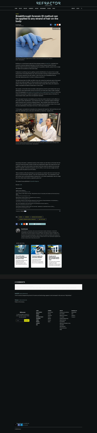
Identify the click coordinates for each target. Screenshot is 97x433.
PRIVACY (37, 321)
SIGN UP (73, 8)
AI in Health (62, 316)
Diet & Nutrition (63, 326)
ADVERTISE (38, 318)
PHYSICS (49, 8)
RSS (37, 324)
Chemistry (50, 315)
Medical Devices (63, 320)
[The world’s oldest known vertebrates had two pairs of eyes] (22, 249)
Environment (51, 246)
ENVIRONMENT (43, 8)
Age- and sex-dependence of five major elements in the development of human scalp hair (32, 203)
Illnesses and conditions (64, 312)
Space (49, 321)
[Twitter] (53, 25)
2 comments (38, 224)
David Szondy (24, 229)
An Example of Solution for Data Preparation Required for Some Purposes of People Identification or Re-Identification (36, 200)
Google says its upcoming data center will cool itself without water (54, 257)
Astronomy (34, 246)
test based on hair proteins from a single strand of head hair (40, 92)
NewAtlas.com (74, 310)
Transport (73, 316)
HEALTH (20, 8)
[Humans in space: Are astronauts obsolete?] (38, 249)
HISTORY (36, 8)
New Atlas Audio (42, 219)
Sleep (61, 329)
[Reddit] (57, 25)
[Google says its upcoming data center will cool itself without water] (54, 249)
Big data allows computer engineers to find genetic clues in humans (28, 197)
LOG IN (77, 8)
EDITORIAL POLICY (39, 316)
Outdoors (73, 315)
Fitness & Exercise (63, 327)
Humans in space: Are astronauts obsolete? (37, 256)
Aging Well (62, 324)
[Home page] (48, 3)
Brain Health (62, 313)
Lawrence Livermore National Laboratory (27, 219)
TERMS (37, 320)
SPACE (53, 8)
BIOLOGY (25, 8)
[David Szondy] (18, 230)
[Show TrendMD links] (59, 211)
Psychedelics (62, 321)
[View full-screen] (59, 28)
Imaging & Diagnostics (64, 318)
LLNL (21, 184)
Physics (49, 320)
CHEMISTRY (31, 8)
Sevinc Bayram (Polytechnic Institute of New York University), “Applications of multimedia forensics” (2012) (35, 206)
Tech (72, 313)
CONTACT (38, 323)
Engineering (74, 312)
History (49, 316)
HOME (16, 8)
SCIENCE (49, 310)
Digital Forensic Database (20, 190)
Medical (49, 318)
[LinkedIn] (55, 25)
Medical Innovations (63, 315)
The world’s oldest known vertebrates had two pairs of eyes (21, 257)
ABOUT (37, 315)
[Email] (60, 25)
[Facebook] (51, 25)
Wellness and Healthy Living (65, 323)
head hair (48, 63)
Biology (17, 246)
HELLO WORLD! (39, 312)
